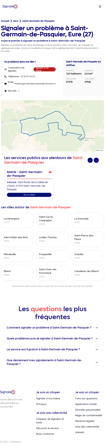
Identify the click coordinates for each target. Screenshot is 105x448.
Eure (15, 20)
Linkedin (79, 432)
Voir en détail (29, 195)
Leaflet (100, 150)
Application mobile (86, 404)
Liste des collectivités (87, 426)
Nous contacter (45, 433)
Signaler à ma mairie (42, 69)
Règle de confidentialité (88, 415)
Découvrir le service (47, 428)
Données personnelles (88, 409)
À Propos (41, 404)
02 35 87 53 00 (28, 76)
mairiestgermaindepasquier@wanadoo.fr (35, 83)
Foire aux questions (86, 398)
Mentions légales (84, 421)
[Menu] (100, 6)
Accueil (5, 20)
